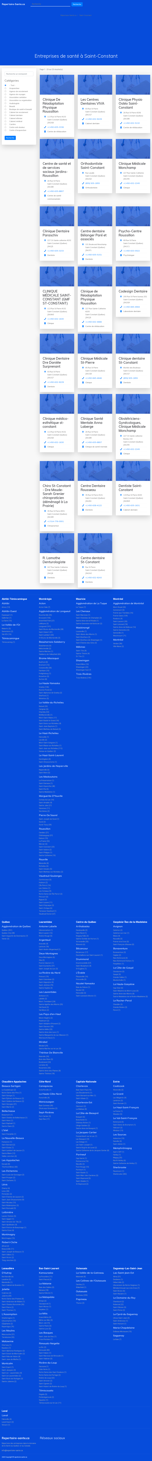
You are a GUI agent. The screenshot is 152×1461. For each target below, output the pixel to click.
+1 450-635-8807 (55, 191)
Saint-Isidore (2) (45, 850)
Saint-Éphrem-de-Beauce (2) (13, 1098)
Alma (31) (117, 1277)
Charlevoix (82, 1085)
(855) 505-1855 (92, 183)
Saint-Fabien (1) (45, 1353)
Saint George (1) (8, 1096)
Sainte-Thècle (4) (83, 654)
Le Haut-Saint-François (126, 1107)
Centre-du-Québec (86, 922)
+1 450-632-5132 (131, 123)
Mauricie (80, 599)
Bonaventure (120, 948)
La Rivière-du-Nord (49, 972)
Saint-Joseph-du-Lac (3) (48, 969)
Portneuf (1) (81, 1170)
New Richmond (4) (120, 958)
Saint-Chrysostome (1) (48, 762)
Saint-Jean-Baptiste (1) (48, 726)
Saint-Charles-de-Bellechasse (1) (14, 1118)
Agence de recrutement (18, 91)
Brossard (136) (45, 618)
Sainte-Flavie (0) (45, 1326)
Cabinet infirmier (15, 118)
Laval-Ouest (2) (8, 1422)
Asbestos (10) (118, 1138)
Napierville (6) (44, 770)
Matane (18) (43, 1290)
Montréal (118, 599)
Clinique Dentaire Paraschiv (56, 233)
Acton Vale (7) (44, 607)
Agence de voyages (17, 94)
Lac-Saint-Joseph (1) (84, 1145)
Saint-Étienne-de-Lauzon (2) (13, 1197)
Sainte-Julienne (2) (9, 1382)
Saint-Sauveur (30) (46, 1027)
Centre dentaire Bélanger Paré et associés (94, 235)
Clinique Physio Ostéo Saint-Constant (130, 103)
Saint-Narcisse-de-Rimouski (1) (51, 1356)
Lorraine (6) (43, 1065)
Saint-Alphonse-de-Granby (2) (50, 693)
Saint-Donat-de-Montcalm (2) (13, 1354)
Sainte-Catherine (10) (47, 855)
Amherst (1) (43, 996)
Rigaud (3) (43, 900)
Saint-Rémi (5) (44, 773)
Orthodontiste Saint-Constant (92, 165)
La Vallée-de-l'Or (11, 624)
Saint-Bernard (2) (8, 1145)
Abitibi (5, 603)
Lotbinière (7, 1212)
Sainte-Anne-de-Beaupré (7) (87, 1128)
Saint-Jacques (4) (9, 1370)
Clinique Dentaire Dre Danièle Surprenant (56, 362)
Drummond (82, 959)
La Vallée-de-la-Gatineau (90, 1272)
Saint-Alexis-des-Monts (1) (86, 634)
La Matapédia (46, 1297)
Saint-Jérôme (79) (46, 985)
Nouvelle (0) (117, 939)
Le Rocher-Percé (122, 1000)
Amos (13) (6, 607)
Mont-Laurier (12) (45, 933)
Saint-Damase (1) (46, 783)
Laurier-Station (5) (9, 1216)
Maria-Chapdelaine (124, 1327)
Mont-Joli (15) (44, 1323)
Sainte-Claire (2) (8, 1126)
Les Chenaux (83, 611)
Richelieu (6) (43, 866)
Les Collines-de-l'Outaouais (91, 1280)
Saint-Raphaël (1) (8, 1123)
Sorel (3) (42, 822)
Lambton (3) (118, 1101)
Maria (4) (116, 936)
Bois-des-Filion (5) (46, 1059)
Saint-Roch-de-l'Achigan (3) (12, 1379)
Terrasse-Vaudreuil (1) (47, 911)
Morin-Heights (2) (46, 1018)
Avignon (118, 926)
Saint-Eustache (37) (47, 966)
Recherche (77, 4)
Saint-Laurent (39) (120, 621)
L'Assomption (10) (9, 1321)
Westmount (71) (119, 636)
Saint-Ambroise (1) (120, 1321)
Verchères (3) (44, 811)
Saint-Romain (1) (119, 1103)
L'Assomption (9, 1314)
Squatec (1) (43, 1400)
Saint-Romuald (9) (9, 1208)
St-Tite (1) (80, 656)
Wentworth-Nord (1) (47, 1038)
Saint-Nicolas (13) (9, 1203)
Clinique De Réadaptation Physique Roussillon (53, 105)
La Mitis (43, 1313)
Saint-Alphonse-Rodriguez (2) (13, 1351)
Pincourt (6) (43, 897)
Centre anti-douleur (17, 127)
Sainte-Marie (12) (8, 1153)
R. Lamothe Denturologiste (54, 560)
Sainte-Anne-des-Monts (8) (123, 994)
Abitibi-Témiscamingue (14, 599)
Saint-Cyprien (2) (45, 1384)
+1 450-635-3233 (55, 251)
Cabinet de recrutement (18, 112)
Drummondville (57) (83, 963)
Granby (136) (44, 687)
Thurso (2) (80, 1303)
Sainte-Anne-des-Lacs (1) (49, 1032)
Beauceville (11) (8, 1249)
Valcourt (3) (117, 1128)
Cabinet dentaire (16, 115)
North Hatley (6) (119, 1161)
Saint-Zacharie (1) (9, 1180)
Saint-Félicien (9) (119, 1307)
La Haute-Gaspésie (123, 984)
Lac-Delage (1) (81, 1142)
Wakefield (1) (81, 1287)
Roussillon (44, 828)
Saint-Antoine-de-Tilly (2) (11, 1222)
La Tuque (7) (81, 607)
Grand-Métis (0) (45, 1317)
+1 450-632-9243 (93, 577)
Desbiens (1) (118, 1280)
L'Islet (5, 1130)
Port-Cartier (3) (45, 1116)
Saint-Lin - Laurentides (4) (12, 1373)
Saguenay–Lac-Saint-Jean (127, 1268)
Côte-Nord (45, 1081)
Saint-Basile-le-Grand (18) (49, 721)
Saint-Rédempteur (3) (10, 1205)
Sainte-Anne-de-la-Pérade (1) (87, 621)
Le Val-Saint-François (125, 1118)
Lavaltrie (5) (6, 1280)
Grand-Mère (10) (82, 664)
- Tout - (12, 85)
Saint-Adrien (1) (119, 1144)
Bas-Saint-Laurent (49, 1268)
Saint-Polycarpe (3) (46, 905)
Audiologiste (14, 103)
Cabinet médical (15, 121)
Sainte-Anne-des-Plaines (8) (50, 1071)
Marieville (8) (44, 863)
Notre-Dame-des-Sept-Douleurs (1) (52, 1372)
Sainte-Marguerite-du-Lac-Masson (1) (53, 1035)
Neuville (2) (80, 1164)
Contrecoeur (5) (45, 880)
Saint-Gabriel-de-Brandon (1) (13, 1285)
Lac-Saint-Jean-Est (123, 1272)
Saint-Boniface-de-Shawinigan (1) (89, 640)
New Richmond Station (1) (123, 961)
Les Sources (119, 1134)
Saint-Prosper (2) (8, 1178)
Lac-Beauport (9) (82, 1139)
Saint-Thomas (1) (9, 1310)
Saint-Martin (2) (8, 1107)
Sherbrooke (119, 1167)
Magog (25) (117, 1158)
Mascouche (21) (8, 1334)
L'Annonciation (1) (46, 930)
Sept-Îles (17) (44, 1119)
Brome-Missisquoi (49, 658)
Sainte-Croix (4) (8, 1230)
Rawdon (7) (6, 1348)
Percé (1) (116, 1010)
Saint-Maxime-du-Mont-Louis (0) (125, 991)
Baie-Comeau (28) (46, 1106)
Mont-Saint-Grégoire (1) (48, 743)
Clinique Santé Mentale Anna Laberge (92, 422)
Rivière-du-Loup (48, 1362)
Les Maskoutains (48, 776)
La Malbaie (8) (81, 1109)
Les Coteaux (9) (45, 891)
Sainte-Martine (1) (46, 651)
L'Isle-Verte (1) (44, 1369)
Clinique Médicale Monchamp (132, 165)
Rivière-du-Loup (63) (47, 1378)
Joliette (6, 1289)
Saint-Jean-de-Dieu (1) (47, 1337)
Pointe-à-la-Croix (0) (121, 942)
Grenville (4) (43, 944)
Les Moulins (8, 1330)
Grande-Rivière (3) (120, 1007)
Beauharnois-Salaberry (52, 641)
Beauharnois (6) (45, 646)
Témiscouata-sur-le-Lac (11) (50, 1403)
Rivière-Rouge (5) (45, 936)
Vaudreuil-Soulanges (50, 875)
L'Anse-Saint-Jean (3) (121, 1318)
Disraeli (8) (6, 1164)
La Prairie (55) (44, 841)
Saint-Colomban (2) (46, 979)
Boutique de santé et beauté (20, 109)
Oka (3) (42, 960)
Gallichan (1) (6, 618)
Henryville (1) (44, 737)
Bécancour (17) (82, 952)
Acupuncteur (14, 88)
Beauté (12, 106)
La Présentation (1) (46, 781)
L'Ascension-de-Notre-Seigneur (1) (126, 1285)
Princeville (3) (81, 979)
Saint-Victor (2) (8, 1258)
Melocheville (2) (45, 649)
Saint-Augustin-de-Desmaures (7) (15, 936)
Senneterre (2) (7, 631)
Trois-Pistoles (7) (46, 1339)
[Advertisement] (76, 35)
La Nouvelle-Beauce (13, 1138)
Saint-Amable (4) (45, 803)
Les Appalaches (11, 1160)
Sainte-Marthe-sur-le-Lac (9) (50, 1049)
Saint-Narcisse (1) (83, 615)
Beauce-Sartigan (11, 1085)
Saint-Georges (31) (9, 1104)
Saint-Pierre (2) (8, 1307)
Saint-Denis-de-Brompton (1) (124, 1125)
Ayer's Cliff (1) (118, 1152)
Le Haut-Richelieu (48, 733)
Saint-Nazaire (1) (119, 1294)
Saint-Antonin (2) (45, 1381)
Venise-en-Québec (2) (47, 751)
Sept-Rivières (46, 1112)
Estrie (116, 1081)
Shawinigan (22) (82, 667)
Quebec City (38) (8, 933)
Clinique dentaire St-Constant (132, 360)
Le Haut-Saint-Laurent (51, 755)
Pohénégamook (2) (46, 1397)
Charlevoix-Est (84, 1102)
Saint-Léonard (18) (120, 624)
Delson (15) (43, 838)
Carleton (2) (117, 930)
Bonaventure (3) (119, 952)
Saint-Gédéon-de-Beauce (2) (13, 1101)
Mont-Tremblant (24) (47, 1002)
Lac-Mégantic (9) (119, 1098)
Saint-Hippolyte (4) (46, 982)
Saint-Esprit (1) (8, 1367)
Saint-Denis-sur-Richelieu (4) (50, 723)
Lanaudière (8, 1268)
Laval (4, 1411)
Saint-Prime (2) (119, 1310)
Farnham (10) (44, 671)
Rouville (43, 859)
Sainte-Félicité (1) (46, 1293)
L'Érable (80, 972)
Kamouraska (46, 1272)
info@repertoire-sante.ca (12, 1450)
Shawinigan (82, 660)
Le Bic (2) (42, 1347)
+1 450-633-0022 (131, 251)
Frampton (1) (7, 1142)
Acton (42, 603)
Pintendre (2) (7, 1194)
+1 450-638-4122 (93, 505)
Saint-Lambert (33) (46, 635)
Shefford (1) (44, 696)
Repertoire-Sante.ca (13, 4)
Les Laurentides (47, 991)
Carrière (12, 124)
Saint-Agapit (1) (8, 1219)
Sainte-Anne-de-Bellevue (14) (124, 627)
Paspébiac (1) (118, 964)
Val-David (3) (44, 1007)
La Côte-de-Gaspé (123, 967)
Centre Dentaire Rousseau (93, 488)
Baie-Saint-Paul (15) (83, 1090)
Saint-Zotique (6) (45, 908)
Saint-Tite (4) (81, 651)
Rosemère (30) (45, 1068)
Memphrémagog (122, 1148)
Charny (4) (6, 1188)
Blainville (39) (44, 1056)
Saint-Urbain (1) (82, 1098)
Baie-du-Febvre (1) (83, 987)
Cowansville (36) (45, 668)
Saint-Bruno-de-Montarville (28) (51, 629)
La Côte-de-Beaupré (87, 1113)
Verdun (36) (117, 644)
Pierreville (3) (81, 993)
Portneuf (81, 1154)
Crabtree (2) (6, 1293)
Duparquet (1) (7, 615)
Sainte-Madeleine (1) (47, 792)
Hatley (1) (117, 1155)
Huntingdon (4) (45, 759)
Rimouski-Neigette (49, 1343)
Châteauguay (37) (46, 835)
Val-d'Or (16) (6, 634)
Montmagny (8, 1234)
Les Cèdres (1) (44, 888)
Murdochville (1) (119, 980)
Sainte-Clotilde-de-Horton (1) (87, 939)
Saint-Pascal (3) (45, 1280)
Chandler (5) (118, 1004)
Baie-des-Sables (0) (46, 1287)
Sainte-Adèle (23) (45, 1029)
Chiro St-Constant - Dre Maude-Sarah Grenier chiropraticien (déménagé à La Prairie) (57, 496)
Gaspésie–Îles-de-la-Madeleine (130, 922)
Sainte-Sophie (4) (45, 988)
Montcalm (7, 1363)
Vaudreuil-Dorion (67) (47, 914)
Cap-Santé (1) (81, 1158)
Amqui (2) (42, 1301)
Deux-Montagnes (48, 953)
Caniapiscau (46, 1085)
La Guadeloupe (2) (9, 1090)
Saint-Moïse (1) (45, 1307)
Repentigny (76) (8, 1327)
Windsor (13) (118, 1131)
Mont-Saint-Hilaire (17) (48, 718)
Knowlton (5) (44, 676)
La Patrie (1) (118, 1111)
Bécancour (82, 948)
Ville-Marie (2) (118, 646)
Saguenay (118, 1335)
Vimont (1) (6, 1425)
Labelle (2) (43, 999)
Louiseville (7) (81, 631)
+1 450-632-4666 (93, 322)
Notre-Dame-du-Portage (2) (50, 1375)
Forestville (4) (44, 1098)
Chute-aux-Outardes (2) (48, 1108)
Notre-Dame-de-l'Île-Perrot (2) (50, 894)
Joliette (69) (6, 1296)
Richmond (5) (118, 1122)
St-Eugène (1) (81, 969)
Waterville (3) (118, 1090)
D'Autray (7, 1272)
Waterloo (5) (44, 699)
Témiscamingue (10, 638)
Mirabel (43, 1041)
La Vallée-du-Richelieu (51, 702)
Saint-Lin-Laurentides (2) (11, 1376)
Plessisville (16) (82, 977)
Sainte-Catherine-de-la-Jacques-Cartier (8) (92, 1151)
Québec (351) (7, 930)
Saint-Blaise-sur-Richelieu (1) (50, 746)
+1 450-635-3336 (55, 127)
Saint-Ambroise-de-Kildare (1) (13, 1302)
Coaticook (118, 1085)
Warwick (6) (80, 944)
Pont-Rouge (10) (82, 1167)
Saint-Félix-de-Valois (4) (11, 1357)
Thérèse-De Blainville (51, 1052)
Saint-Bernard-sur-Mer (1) (86, 1096)
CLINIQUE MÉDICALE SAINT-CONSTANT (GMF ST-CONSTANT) (57, 297)
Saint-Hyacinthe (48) (47, 786)
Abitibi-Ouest (9, 611)
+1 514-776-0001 (55, 521)
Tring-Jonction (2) (9, 1260)
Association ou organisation (20, 100)
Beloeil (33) (43, 706)
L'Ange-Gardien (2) (83, 1126)
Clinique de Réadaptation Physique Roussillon (91, 297)
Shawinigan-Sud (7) (83, 670)
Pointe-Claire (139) (120, 616)
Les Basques (46, 1332)
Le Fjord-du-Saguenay (125, 1314)
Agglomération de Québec (16, 926)
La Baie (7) (117, 1339)
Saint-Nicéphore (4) (83, 966)
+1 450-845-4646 (93, 378)
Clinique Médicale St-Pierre (94, 360)
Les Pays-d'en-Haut (50, 1014)
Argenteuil (44, 939)
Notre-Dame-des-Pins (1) (11, 1093)
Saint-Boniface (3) (83, 637)
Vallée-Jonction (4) (9, 1156)
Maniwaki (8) (81, 1277)
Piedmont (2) (44, 1021)
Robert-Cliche (9, 1242)
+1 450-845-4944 (131, 307)
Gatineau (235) (82, 1295)
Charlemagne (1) (8, 1318)
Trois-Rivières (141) (83, 678)
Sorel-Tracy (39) (45, 825)
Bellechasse (8, 1110)
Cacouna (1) (43, 1367)
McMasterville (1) (45, 715)
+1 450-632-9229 (93, 119)
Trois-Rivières (83, 673)
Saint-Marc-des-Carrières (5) (87, 1175)
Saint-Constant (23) (47, 847)
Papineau (81, 1299)
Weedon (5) (117, 1114)
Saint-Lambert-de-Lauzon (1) (13, 1151)
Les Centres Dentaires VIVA (92, 101)
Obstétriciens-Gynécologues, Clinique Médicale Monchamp (132, 424)
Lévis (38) (5, 1191)
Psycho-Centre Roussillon (130, 233)
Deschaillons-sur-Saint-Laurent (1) (89, 955)
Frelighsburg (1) (45, 674)
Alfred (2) (5, 1246)
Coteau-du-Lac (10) (46, 800)
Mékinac (80, 646)
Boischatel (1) (81, 1120)
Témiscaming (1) (8, 642)
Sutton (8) (43, 679)
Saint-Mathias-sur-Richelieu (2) (51, 872)
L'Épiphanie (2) (7, 1324)
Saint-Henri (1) (7, 1121)
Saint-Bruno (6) (119, 1291)
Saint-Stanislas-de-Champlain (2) (89, 618)
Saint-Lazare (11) (45, 903)
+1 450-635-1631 (131, 505)
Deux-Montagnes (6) (47, 957)
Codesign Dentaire (133, 291)
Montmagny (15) (8, 1238)
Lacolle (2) (43, 740)
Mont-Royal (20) (119, 607)
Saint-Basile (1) (82, 1173)
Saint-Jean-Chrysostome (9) (13, 1200)
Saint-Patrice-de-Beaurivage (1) (14, 1228)
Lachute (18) (44, 947)
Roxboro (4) (117, 619)
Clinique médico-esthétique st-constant (56, 422)
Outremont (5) (118, 610)
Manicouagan (46, 1101)
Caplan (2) (117, 955)
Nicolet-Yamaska (85, 983)
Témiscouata (46, 1390)
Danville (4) (117, 1141)
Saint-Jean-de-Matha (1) (11, 1359)
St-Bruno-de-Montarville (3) (49, 638)
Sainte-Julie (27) (45, 806)
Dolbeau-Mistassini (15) (122, 1332)
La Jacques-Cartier (86, 1132)
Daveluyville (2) (81, 930)
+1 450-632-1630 (55, 319)
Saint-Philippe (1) (45, 853)
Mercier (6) (43, 844)
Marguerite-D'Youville (51, 795)
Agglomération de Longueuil (54, 611)
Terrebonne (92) (8, 1337)
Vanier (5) (5, 939)
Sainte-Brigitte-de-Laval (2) (86, 1148)
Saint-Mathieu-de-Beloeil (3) (50, 729)
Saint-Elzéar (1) (8, 1148)
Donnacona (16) (82, 1161)
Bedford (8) (43, 662)
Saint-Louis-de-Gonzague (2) (13, 1175)
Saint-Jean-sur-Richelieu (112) (50, 748)
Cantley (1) (80, 1285)
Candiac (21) (44, 833)
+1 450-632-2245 (131, 183)
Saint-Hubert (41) (45, 632)
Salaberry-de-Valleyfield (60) (50, 654)
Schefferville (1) (45, 1090)
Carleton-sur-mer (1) (121, 933)
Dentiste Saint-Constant (130, 488)
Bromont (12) (44, 665)
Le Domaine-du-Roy (124, 1297)
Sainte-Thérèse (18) (47, 1074)
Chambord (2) (118, 1302)
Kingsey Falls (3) (82, 936)
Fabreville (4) (7, 1419)
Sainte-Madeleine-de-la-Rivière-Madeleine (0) (130, 997)
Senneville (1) (118, 633)
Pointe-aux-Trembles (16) (123, 613)
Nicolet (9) (80, 990)
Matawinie (7, 1341)
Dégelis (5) (43, 1394)
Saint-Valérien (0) (45, 1359)
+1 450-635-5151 (93, 254)
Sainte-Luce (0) (45, 1329)
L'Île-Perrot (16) (45, 885)
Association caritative (17, 97)
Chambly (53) (44, 712)
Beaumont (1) (7, 1115)
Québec (6, 922)
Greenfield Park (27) (46, 621)
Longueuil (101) (45, 626)
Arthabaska (82, 926)
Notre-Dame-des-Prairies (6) (13, 1299)
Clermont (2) (81, 1106)
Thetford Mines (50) (10, 1167)
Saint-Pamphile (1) (9, 1134)
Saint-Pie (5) (44, 789)
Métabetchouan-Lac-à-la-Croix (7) (126, 1288)
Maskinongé (83, 627)
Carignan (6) (43, 709)
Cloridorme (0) (118, 972)
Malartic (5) (6, 629)
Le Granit (118, 1093)
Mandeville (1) (7, 1282)
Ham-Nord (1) (81, 933)
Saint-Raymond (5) (83, 1178)
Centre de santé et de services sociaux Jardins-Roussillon (57, 169)
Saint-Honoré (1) (119, 1324)
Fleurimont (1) (118, 1171)
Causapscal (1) (45, 1304)
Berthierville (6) (7, 1277)
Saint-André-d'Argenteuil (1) (49, 949)
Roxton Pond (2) (45, 690)
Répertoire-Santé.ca (68, 15)
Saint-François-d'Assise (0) (123, 944)
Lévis (4, 1184)
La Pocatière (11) (45, 1277)
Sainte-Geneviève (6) (121, 630)
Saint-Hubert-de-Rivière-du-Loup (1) (53, 1387)
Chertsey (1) (6, 1345)
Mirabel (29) (43, 1046)
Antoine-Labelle (48, 926)
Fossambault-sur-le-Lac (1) (86, 1136)
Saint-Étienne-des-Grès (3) (86, 643)
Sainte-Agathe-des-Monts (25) (51, 1004)
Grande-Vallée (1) (120, 977)
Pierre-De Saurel (48, 815)
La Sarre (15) (7, 621)
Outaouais (81, 1268)
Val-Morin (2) (44, 1010)
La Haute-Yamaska (49, 683)
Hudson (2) (43, 883)
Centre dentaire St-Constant (93, 560)
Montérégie (45, 599)
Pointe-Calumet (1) (46, 963)
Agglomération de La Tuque (91, 603)
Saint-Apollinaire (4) (9, 1225)
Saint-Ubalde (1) (82, 1181)
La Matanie (45, 1283)
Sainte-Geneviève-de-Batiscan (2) (89, 624)
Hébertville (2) (118, 1282)
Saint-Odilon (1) (8, 1255)
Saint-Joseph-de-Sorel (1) (49, 819)
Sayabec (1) (43, 1309)
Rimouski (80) (44, 1350)
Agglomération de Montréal (128, 603)
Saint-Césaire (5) (45, 869)
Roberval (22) (118, 1304)
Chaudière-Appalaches (14, 1081)
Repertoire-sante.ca (15, 1438)
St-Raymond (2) (82, 1184)
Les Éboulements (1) (84, 1093)
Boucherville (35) (45, 615)
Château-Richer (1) (83, 1123)
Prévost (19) (44, 977)
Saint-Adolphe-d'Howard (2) (49, 1024)
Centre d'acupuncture (17, 130)
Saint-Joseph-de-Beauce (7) (13, 1252)
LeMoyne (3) (44, 624)
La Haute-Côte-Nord (50, 1093)
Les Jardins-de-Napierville (53, 765)
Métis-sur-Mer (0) (46, 1320)
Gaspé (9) (117, 974)
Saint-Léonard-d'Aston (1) (86, 996)
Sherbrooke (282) (120, 1174)
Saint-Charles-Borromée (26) (13, 1304)
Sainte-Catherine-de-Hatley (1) (125, 1163)
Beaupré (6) (80, 1117)
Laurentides (45, 922)
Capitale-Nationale (86, 1081)
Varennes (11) (44, 808)
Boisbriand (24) (45, 1062)
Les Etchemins (10, 1170)
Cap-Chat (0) (118, 988)
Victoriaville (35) (82, 942)
